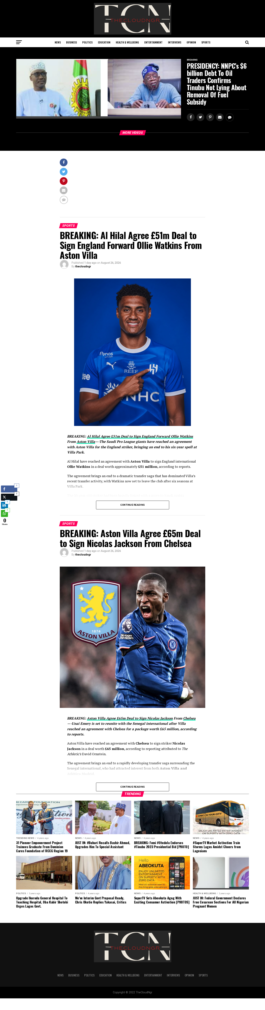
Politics (87, 42)
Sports (205, 42)
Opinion (191, 42)
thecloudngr (83, 266)
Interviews (174, 42)
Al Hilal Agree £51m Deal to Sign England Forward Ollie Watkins (140, 436)
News (58, 42)
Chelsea (189, 718)
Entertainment (153, 42)
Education (104, 42)
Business (71, 42)
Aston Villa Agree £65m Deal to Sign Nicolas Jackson (130, 718)
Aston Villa (86, 441)
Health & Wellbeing (127, 42)
